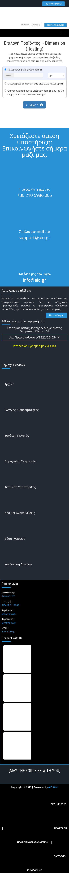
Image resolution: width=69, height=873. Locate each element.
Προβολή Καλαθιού (56, 24)
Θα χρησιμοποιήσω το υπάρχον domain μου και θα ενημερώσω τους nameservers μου (35, 92)
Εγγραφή (36, 24)
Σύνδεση (25, 24)
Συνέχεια (33, 105)
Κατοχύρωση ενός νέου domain (25, 69)
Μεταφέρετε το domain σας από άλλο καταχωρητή (35, 83)
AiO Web (53, 787)
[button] (53, 3)
